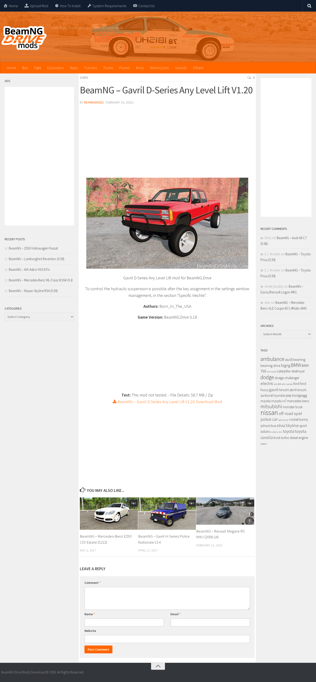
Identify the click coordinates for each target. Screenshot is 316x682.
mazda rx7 (278, 401)
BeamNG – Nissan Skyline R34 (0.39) (33, 291)
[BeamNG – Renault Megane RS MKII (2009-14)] (225, 511)
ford (296, 383)
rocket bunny (298, 419)
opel (298, 413)
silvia (281, 425)
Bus (25, 67)
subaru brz (276, 431)
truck (277, 437)
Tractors (90, 67)
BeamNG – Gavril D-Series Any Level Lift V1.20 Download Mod (169, 401)
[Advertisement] (167, 143)
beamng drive (270, 365)
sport (303, 425)
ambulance (272, 359)
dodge (267, 377)
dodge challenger (287, 378)
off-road (286, 413)
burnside (271, 371)
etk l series (287, 384)
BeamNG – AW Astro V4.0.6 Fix (29, 269)
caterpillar (284, 371)
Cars (37, 67)
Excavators (55, 67)
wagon (263, 443)
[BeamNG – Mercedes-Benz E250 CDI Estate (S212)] (109, 513)
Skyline (292, 425)
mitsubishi (271, 406)
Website (90, 631)
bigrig (285, 365)
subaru (265, 431)
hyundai (279, 395)
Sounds (180, 67)
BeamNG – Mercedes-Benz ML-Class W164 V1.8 (41, 280)
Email (175, 614)
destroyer (298, 371)
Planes (124, 67)
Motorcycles (159, 67)
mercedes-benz (298, 401)
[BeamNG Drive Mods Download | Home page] (24, 38)
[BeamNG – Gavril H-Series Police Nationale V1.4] (167, 513)
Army (140, 67)
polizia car (283, 419)
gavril (273, 389)
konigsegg (299, 395)
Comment (92, 583)
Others (198, 67)
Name (89, 614)
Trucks (108, 67)
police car (269, 419)
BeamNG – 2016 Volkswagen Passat (33, 248)
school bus (268, 425)
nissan (269, 412)
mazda (265, 401)
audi (289, 359)
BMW (296, 365)
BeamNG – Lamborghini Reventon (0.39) (36, 259)
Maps (74, 67)
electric (266, 383)
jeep (288, 395)
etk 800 (277, 384)
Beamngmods (94, 102)
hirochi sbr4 (287, 390)
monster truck (293, 407)
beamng (299, 359)
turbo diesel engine (294, 437)
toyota (288, 431)
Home (11, 67)
